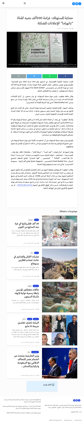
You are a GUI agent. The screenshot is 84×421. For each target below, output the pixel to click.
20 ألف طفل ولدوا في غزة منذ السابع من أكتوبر (27, 225)
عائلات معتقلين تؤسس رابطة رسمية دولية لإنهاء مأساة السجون (27, 293)
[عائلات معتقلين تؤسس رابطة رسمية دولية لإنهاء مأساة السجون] (59, 297)
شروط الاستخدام (78, 420)
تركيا (29, 352)
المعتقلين (29, 286)
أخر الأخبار (36, 286)
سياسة (36, 219)
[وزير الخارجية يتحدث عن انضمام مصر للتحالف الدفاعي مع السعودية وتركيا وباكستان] (59, 363)
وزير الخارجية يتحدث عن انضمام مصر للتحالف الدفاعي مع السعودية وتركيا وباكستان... (26, 361)
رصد (32, 253)
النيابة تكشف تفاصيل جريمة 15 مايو (28, 324)
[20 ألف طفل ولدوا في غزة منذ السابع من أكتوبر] (59, 231)
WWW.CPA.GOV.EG (24, 185)
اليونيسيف (31, 219)
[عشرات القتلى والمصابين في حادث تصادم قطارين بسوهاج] (59, 264)
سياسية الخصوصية (68, 420)
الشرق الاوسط (35, 352)
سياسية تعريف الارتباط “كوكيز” (55, 420)
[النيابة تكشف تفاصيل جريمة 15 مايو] (59, 330)
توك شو (29, 319)
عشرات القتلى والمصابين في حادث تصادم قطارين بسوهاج (26, 260)
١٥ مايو (24, 319)
